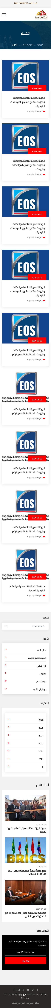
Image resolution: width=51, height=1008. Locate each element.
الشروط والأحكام (18, 1003)
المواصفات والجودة (34, 111)
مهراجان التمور (39, 689)
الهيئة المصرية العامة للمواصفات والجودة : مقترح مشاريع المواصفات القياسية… (27, 102)
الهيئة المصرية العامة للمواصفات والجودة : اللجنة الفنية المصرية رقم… (27, 352)
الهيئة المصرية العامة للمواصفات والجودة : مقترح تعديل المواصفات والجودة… (28, 165)
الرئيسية (40, 44)
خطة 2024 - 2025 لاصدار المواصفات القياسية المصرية (27, 588)
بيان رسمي (41, 666)
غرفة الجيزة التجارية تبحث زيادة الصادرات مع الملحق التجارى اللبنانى (25, 914)
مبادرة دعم (41, 681)
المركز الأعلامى (27, 44)
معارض (43, 673)
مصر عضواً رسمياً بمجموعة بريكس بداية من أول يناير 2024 (27, 872)
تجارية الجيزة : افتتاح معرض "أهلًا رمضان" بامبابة (26, 830)
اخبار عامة (41, 650)
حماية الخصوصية (32, 1003)
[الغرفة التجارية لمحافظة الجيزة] (41, 14)
